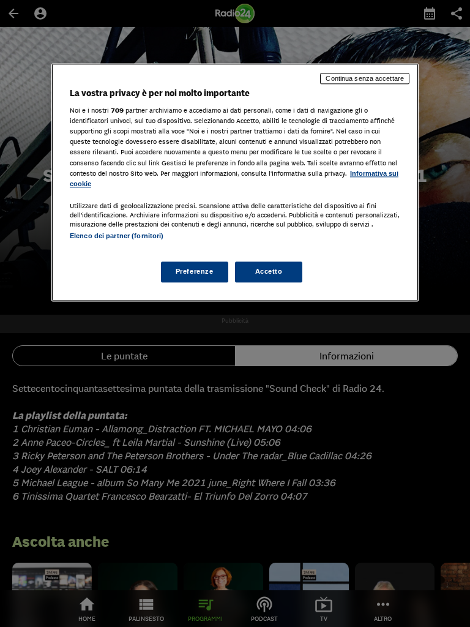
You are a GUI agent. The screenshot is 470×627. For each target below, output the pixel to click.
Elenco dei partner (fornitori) (116, 235)
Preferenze (195, 271)
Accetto (269, 271)
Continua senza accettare (365, 78)
